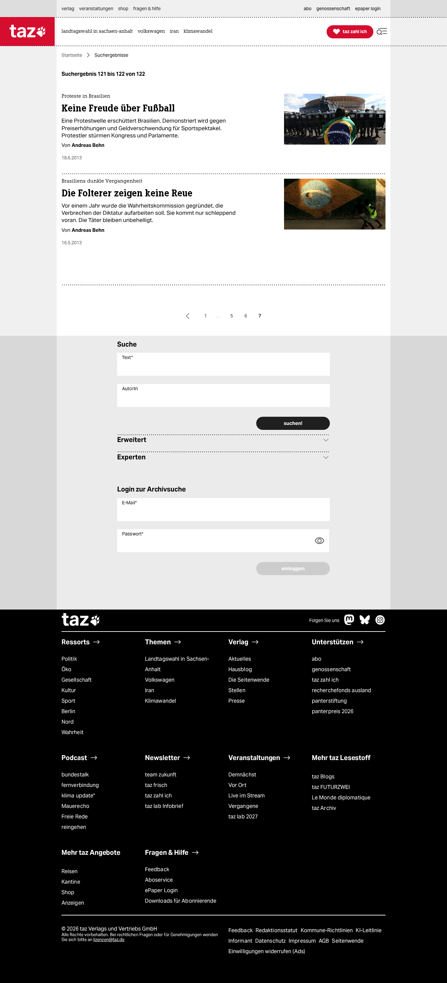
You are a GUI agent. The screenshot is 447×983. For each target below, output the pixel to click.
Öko (66, 669)
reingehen (74, 827)
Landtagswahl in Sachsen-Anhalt (177, 664)
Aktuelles (239, 658)
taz (81, 620)
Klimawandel (160, 700)
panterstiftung (329, 700)
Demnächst (242, 774)
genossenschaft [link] (333, 8)
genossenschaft (331, 669)
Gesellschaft (77, 679)
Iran (149, 690)
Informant (241, 940)
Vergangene (243, 806)
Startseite (72, 55)
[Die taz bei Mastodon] (349, 623)
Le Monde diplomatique (341, 797)
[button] (382, 31)
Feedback (157, 869)
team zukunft (160, 774)
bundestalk (75, 774)
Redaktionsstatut (277, 930)
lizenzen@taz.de (108, 939)
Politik (69, 658)
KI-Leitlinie (369, 930)
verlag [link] (68, 8)
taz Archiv (324, 808)
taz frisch (156, 785)
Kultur (69, 690)
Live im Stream (246, 795)
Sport (68, 700)
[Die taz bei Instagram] (380, 623)
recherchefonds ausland (341, 690)
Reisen (70, 871)
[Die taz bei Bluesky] (365, 623)
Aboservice (159, 879)
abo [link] (308, 8)
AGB (324, 940)
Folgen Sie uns (324, 620)
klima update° (78, 795)
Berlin (69, 711)
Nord (68, 721)
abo (316, 658)
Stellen (236, 690)
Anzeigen (73, 902)
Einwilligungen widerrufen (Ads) (266, 951)
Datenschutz (271, 940)
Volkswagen (159, 679)
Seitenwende (348, 940)
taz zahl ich (325, 679)
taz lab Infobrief (164, 806)
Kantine (71, 881)
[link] (99, 31)
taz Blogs (323, 776)
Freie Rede (75, 816)
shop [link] (123, 8)
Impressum (303, 940)
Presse (236, 700)
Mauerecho (75, 806)
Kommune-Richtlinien (327, 930)
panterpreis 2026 (333, 711)
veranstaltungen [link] (96, 8)
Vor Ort (237, 785)
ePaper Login (161, 890)
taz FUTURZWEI (331, 787)
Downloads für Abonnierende (181, 900)
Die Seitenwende (248, 679)
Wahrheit (72, 732)
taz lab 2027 (243, 816)
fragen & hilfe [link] (147, 8)
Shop (68, 892)
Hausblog (240, 669)
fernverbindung (80, 785)
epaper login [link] (368, 8)
